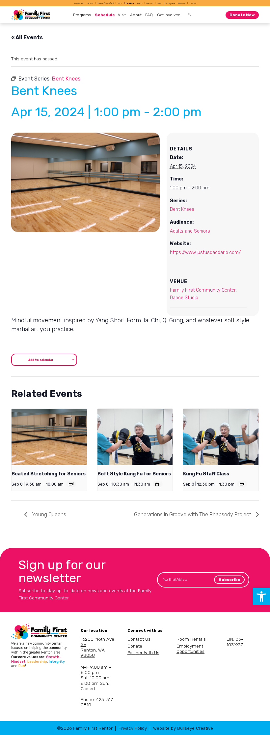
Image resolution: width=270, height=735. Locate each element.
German (149, 3)
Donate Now (242, 15)
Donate (134, 646)
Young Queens (48, 514)
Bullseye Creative (195, 728)
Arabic (90, 3)
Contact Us (138, 639)
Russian (181, 3)
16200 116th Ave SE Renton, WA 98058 (97, 647)
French (140, 3)
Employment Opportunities (190, 648)
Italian (159, 3)
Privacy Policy (133, 728)
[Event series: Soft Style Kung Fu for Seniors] (157, 484)
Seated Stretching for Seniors (49, 474)
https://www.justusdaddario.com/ (205, 252)
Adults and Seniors (190, 231)
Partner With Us (143, 652)
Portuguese (170, 3)
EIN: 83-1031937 (235, 641)
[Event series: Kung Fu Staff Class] (242, 484)
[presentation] (49, 437)
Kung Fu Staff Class (206, 474)
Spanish (192, 3)
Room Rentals (191, 639)
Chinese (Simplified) (105, 3)
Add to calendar (40, 360)
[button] (261, 596)
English (130, 3)
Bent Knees (182, 209)
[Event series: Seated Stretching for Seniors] (71, 484)
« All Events (27, 37)
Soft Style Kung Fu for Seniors (134, 474)
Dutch (119, 3)
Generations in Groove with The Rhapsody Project (193, 514)
